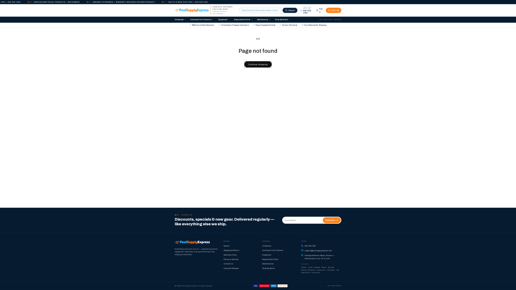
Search (227, 246)
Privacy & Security (231, 259)
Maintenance (262, 20)
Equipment (222, 20)
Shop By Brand (281, 20)
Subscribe (330, 220)
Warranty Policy (230, 255)
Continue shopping (258, 64)
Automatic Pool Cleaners (201, 20)
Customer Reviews (231, 268)
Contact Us (228, 264)
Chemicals (179, 20)
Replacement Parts (242, 20)
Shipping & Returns (231, 250)
